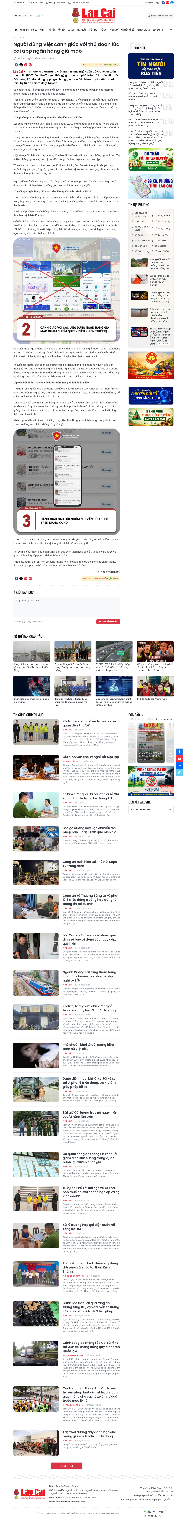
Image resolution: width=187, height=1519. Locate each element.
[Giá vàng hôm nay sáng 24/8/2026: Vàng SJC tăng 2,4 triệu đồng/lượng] (139, 295)
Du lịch (71, 29)
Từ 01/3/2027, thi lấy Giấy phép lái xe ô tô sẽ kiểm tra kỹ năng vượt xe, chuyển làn (113, 667)
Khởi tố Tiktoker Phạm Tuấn (152, 699)
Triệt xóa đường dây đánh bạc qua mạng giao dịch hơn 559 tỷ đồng (89, 1434)
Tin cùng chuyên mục (28, 714)
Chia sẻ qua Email (30, 64)
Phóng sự (114, 29)
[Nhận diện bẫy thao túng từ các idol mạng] (31, 686)
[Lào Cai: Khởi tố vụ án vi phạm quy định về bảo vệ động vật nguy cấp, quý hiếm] (36, 946)
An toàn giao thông (73, 1355)
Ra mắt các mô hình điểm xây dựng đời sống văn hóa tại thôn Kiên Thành (90, 1267)
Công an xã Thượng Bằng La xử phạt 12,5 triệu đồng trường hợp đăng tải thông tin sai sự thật (90, 900)
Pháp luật (81, 29)
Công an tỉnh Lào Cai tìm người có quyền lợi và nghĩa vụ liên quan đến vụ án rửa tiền (145, 85)
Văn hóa (61, 29)
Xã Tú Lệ (139, 235)
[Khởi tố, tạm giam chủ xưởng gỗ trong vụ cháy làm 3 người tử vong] (36, 1017)
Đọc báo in (158, 29)
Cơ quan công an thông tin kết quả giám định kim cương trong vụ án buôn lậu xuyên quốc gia (90, 1158)
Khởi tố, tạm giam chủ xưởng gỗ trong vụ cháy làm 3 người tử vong (89, 1008)
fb (163, 2)
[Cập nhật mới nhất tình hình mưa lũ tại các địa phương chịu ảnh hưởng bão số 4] (139, 312)
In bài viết (25, 64)
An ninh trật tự (70, 761)
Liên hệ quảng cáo (80, 2)
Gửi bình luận (110, 621)
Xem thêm (67, 1466)
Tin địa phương (138, 204)
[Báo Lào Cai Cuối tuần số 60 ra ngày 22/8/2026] (151, 742)
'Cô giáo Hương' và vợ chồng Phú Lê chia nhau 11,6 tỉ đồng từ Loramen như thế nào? (155, 667)
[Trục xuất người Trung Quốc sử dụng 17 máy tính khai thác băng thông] (72, 651)
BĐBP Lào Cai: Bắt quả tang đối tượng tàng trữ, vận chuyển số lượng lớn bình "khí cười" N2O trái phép (91, 1307)
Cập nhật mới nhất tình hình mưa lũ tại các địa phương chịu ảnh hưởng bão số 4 (160, 315)
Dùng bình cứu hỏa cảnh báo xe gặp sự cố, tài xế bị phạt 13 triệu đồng (30, 667)
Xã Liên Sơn (141, 246)
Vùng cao (135, 719)
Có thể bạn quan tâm (28, 636)
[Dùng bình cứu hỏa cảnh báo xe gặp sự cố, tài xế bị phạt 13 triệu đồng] (31, 651)
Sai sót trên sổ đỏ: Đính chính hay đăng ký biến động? (160, 280)
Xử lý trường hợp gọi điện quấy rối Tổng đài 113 (89, 1227)
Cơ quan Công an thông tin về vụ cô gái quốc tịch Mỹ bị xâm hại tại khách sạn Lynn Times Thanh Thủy (145, 110)
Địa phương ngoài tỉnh (141, 214)
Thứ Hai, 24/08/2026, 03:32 (30, 2)
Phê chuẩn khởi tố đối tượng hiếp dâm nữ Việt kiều (88, 1047)
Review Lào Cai (143, 29)
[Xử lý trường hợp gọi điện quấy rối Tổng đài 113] (36, 1235)
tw (179, 772)
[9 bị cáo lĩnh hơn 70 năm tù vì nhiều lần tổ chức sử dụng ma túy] (72, 686)
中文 (157, 2)
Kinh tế (43, 29)
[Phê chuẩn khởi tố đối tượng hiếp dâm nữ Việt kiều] (36, 1055)
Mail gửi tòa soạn (57, 2)
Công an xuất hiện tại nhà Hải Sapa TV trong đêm (90, 864)
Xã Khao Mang (162, 221)
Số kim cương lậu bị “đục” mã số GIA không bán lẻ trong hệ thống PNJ (91, 796)
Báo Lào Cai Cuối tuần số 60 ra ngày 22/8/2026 (150, 753)
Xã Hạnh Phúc (142, 240)
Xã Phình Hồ (160, 240)
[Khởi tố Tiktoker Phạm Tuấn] (155, 686)
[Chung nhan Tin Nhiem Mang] (159, 1514)
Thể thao (93, 29)
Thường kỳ (151, 719)
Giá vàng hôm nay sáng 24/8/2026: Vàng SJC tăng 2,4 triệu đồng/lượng (160, 297)
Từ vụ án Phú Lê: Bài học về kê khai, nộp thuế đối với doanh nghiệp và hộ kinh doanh (91, 1192)
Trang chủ (16, 29)
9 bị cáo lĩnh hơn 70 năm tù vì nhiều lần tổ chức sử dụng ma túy (70, 702)
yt (167, 2)
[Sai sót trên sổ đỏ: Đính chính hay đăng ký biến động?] (139, 279)
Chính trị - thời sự (28, 29)
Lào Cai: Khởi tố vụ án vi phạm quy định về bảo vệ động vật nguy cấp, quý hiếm (89, 939)
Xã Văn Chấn (161, 251)
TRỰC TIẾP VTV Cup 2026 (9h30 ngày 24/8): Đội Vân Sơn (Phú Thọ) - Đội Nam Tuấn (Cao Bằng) (160, 336)
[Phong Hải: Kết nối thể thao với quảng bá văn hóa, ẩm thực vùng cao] (139, 262)
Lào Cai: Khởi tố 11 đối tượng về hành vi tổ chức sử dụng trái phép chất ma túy (145, 122)
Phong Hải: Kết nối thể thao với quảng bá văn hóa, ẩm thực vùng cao (160, 264)
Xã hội (52, 29)
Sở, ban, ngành (162, 215)
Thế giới (103, 29)
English (149, 2)
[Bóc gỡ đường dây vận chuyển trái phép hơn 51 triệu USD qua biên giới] (36, 839)
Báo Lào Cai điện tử (93, 15)
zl (172, 2)
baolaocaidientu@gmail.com (70, 1501)
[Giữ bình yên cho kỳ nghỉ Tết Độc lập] (36, 767)
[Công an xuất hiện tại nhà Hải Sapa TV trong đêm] (36, 872)
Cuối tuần (166, 719)
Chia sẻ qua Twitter (21, 64)
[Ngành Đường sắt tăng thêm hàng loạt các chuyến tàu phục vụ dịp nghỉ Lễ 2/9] (36, 983)
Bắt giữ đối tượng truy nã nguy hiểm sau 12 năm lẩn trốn (90, 1115)
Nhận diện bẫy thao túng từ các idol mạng (31, 701)
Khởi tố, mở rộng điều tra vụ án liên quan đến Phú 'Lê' (90, 723)
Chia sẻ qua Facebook (16, 64)
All (171, 29)
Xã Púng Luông (162, 228)
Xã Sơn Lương (142, 251)
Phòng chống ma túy (73, 1276)
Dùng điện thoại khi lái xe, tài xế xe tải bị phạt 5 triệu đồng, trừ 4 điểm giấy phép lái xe (89, 1083)
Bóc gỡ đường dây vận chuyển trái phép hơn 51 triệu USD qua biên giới (90, 830)
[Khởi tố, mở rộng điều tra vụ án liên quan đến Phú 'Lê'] (36, 732)
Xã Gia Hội (160, 246)
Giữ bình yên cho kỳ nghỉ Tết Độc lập (91, 757)
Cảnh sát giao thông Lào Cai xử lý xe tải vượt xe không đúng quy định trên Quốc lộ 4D (91, 1347)
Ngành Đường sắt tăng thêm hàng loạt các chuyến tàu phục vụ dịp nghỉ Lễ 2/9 (89, 976)
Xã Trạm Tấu (161, 235)
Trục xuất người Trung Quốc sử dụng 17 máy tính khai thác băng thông (72, 667)
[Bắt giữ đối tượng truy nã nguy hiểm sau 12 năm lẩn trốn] (36, 1123)
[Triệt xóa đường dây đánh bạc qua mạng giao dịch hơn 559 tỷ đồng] (36, 1443)
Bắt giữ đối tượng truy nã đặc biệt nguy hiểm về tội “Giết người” (144, 96)
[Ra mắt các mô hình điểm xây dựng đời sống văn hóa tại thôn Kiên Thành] (36, 1274)
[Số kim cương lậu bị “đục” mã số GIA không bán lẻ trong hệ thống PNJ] (36, 805)
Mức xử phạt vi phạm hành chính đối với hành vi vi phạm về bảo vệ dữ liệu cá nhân (114, 702)
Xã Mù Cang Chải (141, 228)
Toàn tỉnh (140, 221)
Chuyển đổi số (127, 29)
